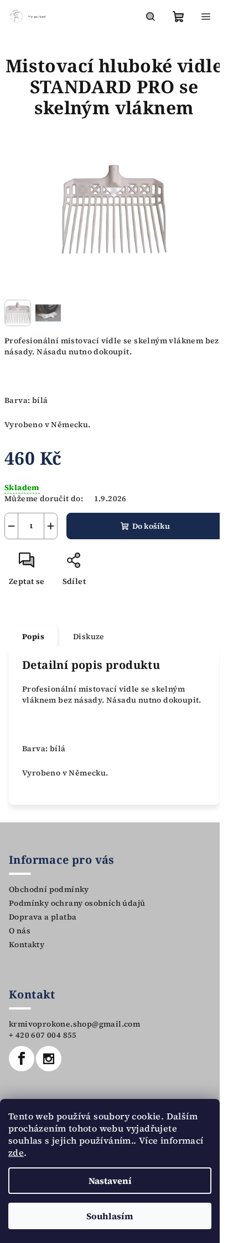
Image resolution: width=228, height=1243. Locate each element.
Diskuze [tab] (89, 636)
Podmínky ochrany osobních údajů (77, 903)
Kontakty (26, 944)
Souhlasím (109, 1216)
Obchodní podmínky (49, 889)
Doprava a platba (42, 916)
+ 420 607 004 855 (43, 1034)
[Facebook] (21, 1058)
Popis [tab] (33, 636)
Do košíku (151, 526)
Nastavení (110, 1181)
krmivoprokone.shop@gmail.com (74, 1023)
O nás (19, 930)
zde (16, 1152)
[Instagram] (48, 1058)
